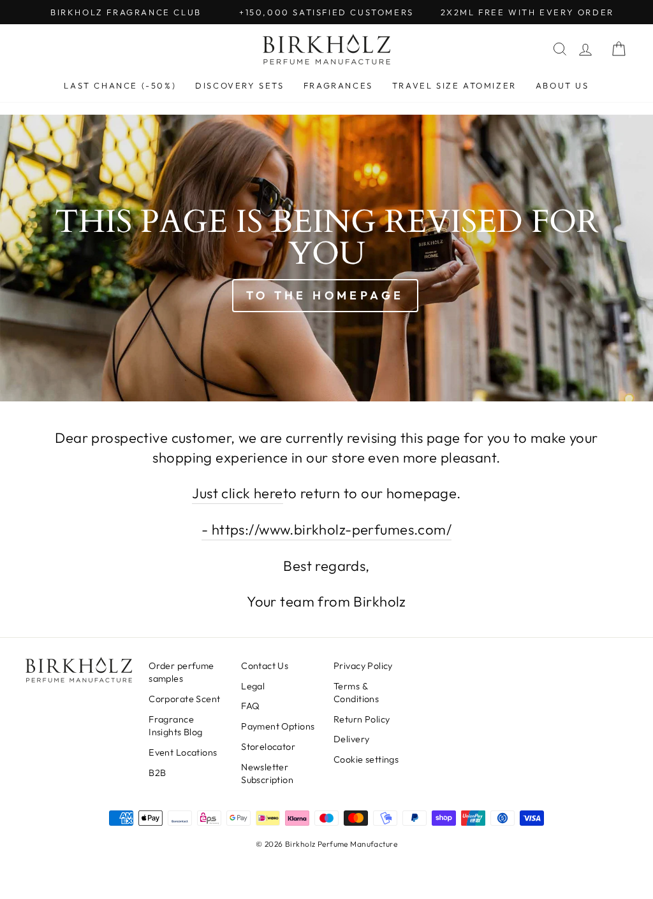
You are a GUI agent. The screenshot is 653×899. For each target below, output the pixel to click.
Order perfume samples (181, 672)
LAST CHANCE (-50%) (120, 85)
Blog (176, 726)
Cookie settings (366, 759)
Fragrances (338, 85)
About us (562, 85)
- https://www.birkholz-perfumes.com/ (326, 529)
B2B (157, 773)
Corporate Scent (184, 699)
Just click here (237, 493)
